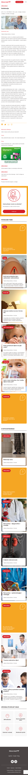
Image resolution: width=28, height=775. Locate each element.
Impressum (12, 767)
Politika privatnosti (10, 770)
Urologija (4, 6)
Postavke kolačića (17, 770)
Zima (2, 141)
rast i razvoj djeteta (8, 327)
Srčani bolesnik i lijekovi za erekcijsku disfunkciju (11, 168)
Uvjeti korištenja (18, 767)
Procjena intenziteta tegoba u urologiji (9, 181)
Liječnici (10, 756)
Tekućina (5, 362)
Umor (2, 135)
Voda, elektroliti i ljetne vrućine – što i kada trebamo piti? (13, 137)
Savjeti (15, 756)
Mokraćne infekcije (6, 129)
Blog (18, 756)
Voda (7, 31)
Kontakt (8, 767)
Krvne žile (5, 292)
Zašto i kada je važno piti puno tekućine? (10, 132)
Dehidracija (3, 31)
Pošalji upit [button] (14, 211)
